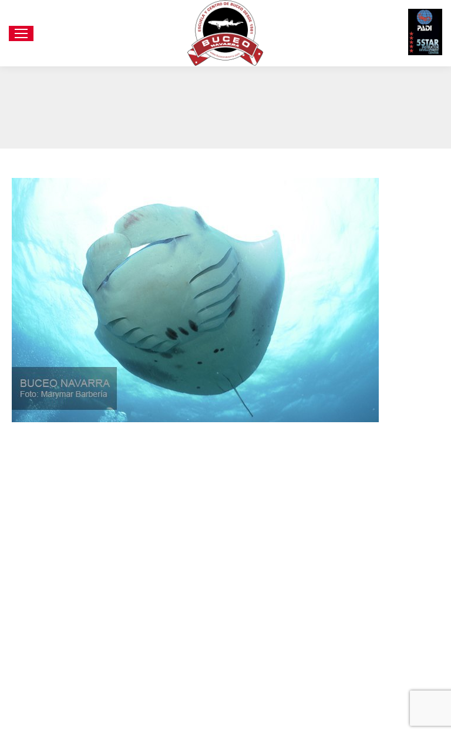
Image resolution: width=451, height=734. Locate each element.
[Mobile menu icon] (21, 33)
